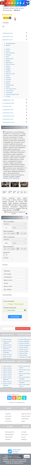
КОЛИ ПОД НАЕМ (11, 178)
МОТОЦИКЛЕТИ (9, 432)
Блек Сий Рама (10, 53)
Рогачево (8, 79)
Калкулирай (15, 316)
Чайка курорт (9, 58)
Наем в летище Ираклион (7, 378)
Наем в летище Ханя (9, 376)
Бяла (7, 56)
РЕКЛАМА (8, 439)
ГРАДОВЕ (8, 419)
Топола (8, 96)
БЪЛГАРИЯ (8, 421)
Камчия (8, 66)
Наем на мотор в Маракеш (8, 384)
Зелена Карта (11, 310)
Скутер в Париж (23, 351)
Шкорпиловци (10, 85)
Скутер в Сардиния (24, 345)
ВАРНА (8, 45)
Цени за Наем (5, 192)
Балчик (8, 51)
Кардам (8, 68)
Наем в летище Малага (9, 368)
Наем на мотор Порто (9, 356)
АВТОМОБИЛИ (9, 434)
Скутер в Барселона (25, 339)
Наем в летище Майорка (10, 366)
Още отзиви (6, 18)
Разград (8, 77)
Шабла (8, 83)
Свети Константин (11, 89)
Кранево (8, 72)
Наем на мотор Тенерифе (7, 351)
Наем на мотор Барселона (7, 347)
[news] (16, 396)
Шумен (8, 87)
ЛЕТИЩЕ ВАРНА (10, 43)
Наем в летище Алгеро (9, 372)
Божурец (8, 55)
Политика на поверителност (17, 402)
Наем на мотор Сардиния (7, 342)
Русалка (8, 81)
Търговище (9, 92)
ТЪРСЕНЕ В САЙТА (23, 328)
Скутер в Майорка (24, 341)
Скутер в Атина (23, 349)
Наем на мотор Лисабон (10, 354)
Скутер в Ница (23, 353)
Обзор (7, 75)
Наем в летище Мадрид (10, 370)
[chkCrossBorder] (25, 310)
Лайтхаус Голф (10, 73)
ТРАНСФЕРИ (8, 437)
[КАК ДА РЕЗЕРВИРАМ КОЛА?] (26, 214)
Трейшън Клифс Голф (12, 94)
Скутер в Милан (23, 347)
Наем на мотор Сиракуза (10, 345)
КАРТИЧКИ (8, 416)
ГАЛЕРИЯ (8, 414)
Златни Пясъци (10, 64)
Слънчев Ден (9, 90)
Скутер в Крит (23, 355)
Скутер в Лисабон (24, 343)
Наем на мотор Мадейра (10, 358)
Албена (8, 49)
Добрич (8, 60)
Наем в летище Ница (9, 381)
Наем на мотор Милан (9, 339)
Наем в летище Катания (10, 374)
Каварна (8, 70)
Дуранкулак (9, 62)
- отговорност (15, 304)
